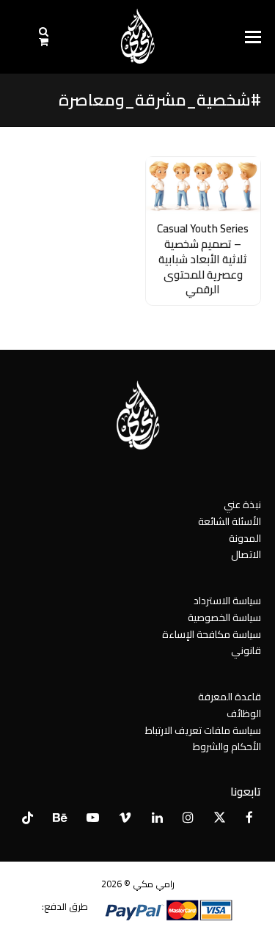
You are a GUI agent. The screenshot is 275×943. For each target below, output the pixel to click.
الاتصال (246, 554)
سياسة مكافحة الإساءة (211, 634)
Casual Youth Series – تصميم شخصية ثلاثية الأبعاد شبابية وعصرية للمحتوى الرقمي (203, 259)
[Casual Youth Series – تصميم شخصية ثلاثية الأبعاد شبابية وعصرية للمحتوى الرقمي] (203, 184)
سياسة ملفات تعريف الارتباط (203, 730)
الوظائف (244, 713)
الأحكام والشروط (227, 746)
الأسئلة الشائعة (229, 521)
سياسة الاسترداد (227, 600)
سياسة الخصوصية (224, 617)
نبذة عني (242, 504)
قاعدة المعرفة (229, 696)
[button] (253, 37)
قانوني (246, 650)
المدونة (245, 538)
